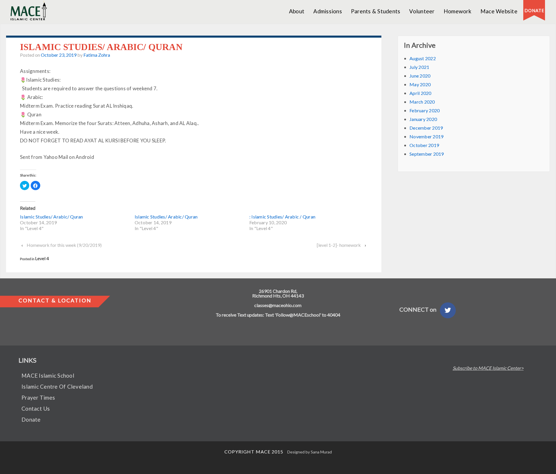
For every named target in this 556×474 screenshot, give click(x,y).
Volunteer (421, 11)
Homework (457, 11)
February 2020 (424, 110)
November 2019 (426, 136)
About (296, 11)
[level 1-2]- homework (339, 245)
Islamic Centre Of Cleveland (57, 386)
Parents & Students (375, 11)
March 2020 (422, 101)
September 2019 (426, 154)
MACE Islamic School (47, 375)
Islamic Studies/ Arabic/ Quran (51, 216)
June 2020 (419, 75)
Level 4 (42, 258)
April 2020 (420, 93)
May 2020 (420, 84)
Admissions (327, 11)
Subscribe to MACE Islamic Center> (488, 368)
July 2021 (419, 67)
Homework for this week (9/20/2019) (64, 245)
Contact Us (35, 408)
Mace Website (498, 11)
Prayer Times (38, 397)
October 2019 (424, 145)
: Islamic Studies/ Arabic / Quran (282, 216)
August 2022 (422, 58)
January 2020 (423, 119)
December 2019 (426, 128)
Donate (31, 419)
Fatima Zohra (96, 55)
